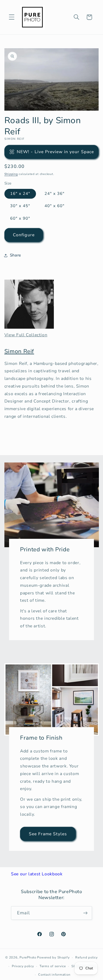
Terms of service (53, 966)
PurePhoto (28, 957)
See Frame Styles (48, 834)
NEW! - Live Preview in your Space (55, 152)
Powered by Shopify (53, 957)
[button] (11, 17)
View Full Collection (26, 335)
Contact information (54, 974)
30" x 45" (20, 205)
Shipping (11, 174)
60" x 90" (20, 218)
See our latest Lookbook (37, 874)
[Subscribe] (85, 912)
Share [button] (15, 255)
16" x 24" (20, 193)
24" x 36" (54, 193)
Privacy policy (23, 966)
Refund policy (86, 957)
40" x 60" (54, 205)
